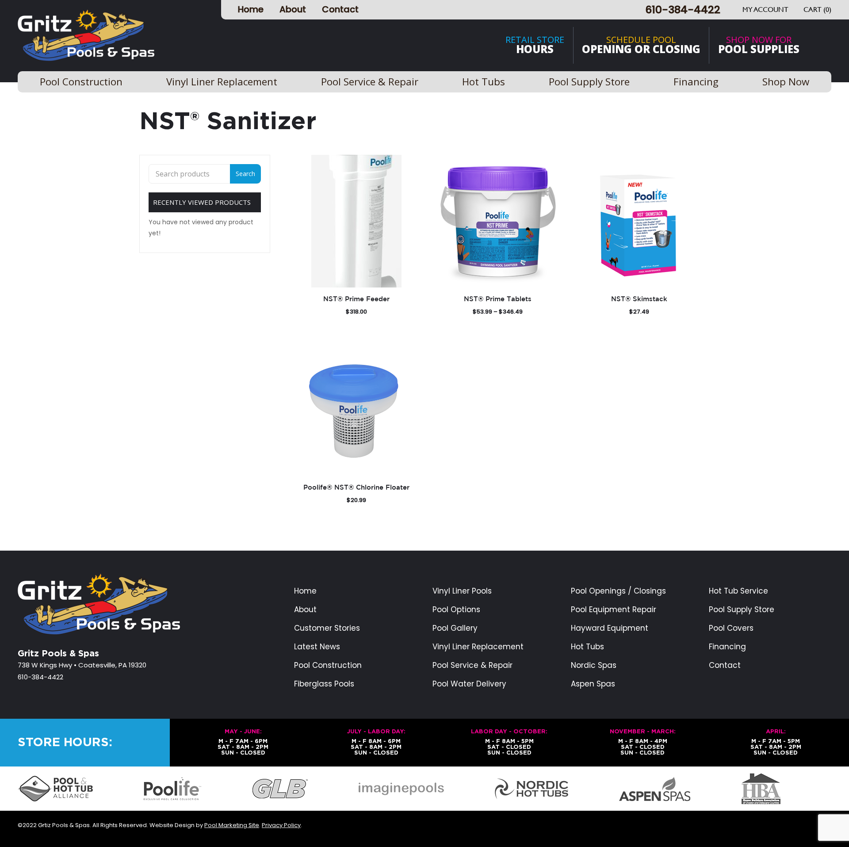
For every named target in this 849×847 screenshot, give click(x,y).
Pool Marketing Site (231, 825)
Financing (727, 647)
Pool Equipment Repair (613, 609)
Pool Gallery (455, 628)
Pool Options (456, 609)
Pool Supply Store (741, 609)
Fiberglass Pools (324, 684)
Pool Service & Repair (472, 665)
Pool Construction (328, 665)
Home (251, 9)
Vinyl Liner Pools (462, 591)
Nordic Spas (593, 665)
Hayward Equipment (609, 628)
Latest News (317, 647)
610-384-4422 (682, 9)
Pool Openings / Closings (618, 591)
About (292, 9)
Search (245, 173)
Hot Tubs (587, 647)
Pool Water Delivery (469, 684)
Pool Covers (731, 628)
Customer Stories (327, 628)
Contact (340, 9)
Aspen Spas (593, 684)
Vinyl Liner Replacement (478, 647)
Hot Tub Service (738, 591)
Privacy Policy (281, 825)
